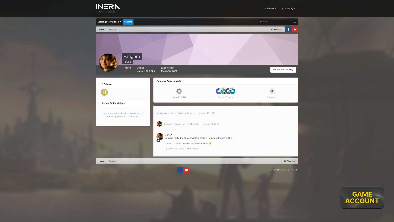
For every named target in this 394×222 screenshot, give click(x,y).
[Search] (294, 22)
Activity (289, 8)
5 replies (193, 148)
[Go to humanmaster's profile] (104, 92)
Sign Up (128, 22)
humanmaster (163, 113)
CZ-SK (168, 134)
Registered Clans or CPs (220, 138)
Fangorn (191, 113)
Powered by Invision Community (284, 170)
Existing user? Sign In (109, 22)
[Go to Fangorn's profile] (159, 124)
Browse (270, 8)
